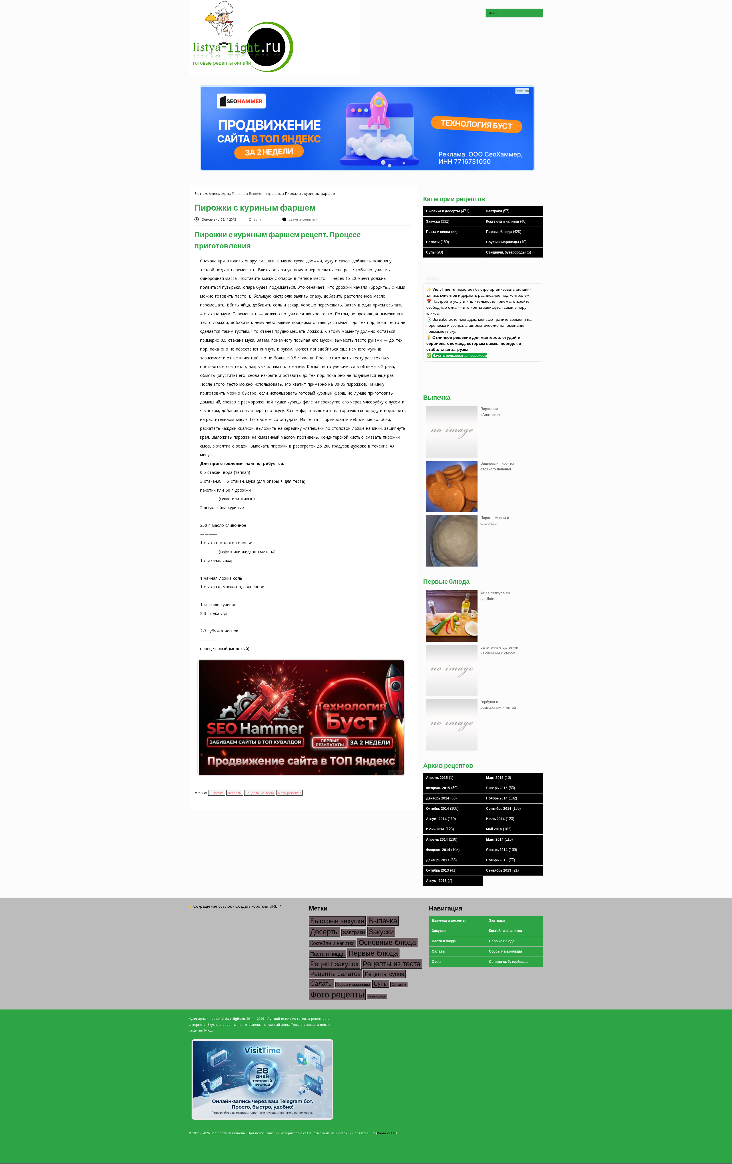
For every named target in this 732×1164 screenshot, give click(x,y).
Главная (239, 193)
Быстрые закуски (337, 921)
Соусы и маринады (502, 242)
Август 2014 (436, 819)
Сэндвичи (399, 984)
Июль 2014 (495, 819)
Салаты (432, 242)
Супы (430, 252)
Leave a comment (303, 219)
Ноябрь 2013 (497, 860)
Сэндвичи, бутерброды (506, 252)
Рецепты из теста (260, 793)
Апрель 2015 (437, 778)
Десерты (235, 793)
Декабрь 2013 (437, 860)
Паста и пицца (438, 232)
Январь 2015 (497, 788)
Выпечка (217, 793)
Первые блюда (499, 232)
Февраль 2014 (438, 850)
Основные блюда (387, 942)
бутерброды (377, 996)
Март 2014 (495, 840)
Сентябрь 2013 (498, 870)
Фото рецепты (289, 793)
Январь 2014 (497, 850)
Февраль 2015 (438, 788)
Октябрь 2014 (437, 809)
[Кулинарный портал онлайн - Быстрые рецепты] (274, 74)
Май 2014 (494, 829)
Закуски (433, 221)
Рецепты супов (384, 974)
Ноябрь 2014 (497, 798)
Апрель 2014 (437, 840)
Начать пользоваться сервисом (460, 356)
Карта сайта (386, 1133)
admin (259, 219)
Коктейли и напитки (502, 221)
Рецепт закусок (334, 964)
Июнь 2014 (435, 829)
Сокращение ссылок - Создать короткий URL (235, 906)
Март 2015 (495, 778)
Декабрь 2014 (437, 798)
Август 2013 (436, 881)
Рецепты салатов (335, 973)
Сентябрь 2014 (498, 809)
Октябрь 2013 (437, 870)
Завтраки (494, 211)
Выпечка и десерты (265, 193)
